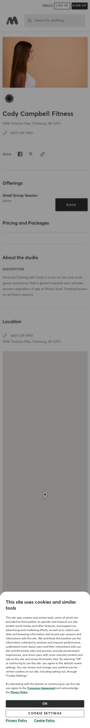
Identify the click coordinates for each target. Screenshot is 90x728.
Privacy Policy (19, 692)
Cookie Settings (45, 713)
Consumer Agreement (41, 688)
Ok (45, 703)
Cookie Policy (44, 720)
